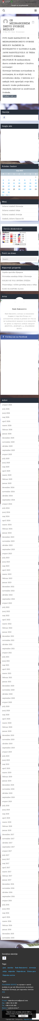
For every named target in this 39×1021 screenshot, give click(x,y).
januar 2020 (6, 731)
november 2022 (8, 590)
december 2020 (8, 685)
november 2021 (8, 640)
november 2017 (8, 838)
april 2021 (6, 669)
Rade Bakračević (21, 967)
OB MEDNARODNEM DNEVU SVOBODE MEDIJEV (16, 25)
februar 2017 (7, 875)
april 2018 (6, 818)
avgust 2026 (7, 404)
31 (9, 192)
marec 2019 (6, 772)
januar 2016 (6, 929)
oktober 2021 (7, 644)
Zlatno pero (31, 971)
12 (19, 183)
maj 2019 (5, 764)
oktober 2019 (7, 743)
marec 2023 (6, 574)
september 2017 (8, 846)
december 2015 (8, 933)
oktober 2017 (7, 842)
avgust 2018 (7, 801)
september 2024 (8, 499)
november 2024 (8, 491)
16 (3, 186)
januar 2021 (6, 681)
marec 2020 (6, 723)
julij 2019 (5, 756)
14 (30, 183)
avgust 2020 (7, 702)
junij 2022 (6, 611)
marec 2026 (6, 425)
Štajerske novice (9, 975)
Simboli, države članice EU (13, 218)
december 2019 (8, 735)
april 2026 (6, 421)
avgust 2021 (7, 652)
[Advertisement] (19, 144)
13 (25, 183)
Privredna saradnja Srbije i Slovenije (17, 276)
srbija (5, 971)
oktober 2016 (7, 892)
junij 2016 (6, 908)
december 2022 (8, 586)
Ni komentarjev (20, 32)
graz (4, 967)
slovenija (32, 967)
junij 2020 (6, 710)
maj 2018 (5, 813)
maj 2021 (5, 665)
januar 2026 (6, 433)
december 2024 (8, 487)
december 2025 (8, 437)
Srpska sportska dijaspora (12, 272)
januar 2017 (6, 880)
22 (36, 186)
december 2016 (8, 884)
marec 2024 (7, 524)
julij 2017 (5, 855)
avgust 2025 (7, 454)
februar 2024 (7, 528)
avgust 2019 (7, 751)
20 (25, 186)
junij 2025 (6, 462)
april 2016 (6, 917)
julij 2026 (5, 409)
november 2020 (8, 689)
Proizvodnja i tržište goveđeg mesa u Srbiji (19, 284)
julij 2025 (5, 458)
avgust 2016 (7, 900)
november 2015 (8, 937)
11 (14, 183)
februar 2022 (7, 627)
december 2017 (8, 834)
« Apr (2, 195)
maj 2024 (5, 516)
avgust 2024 (7, 504)
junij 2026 (6, 413)
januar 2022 (6, 632)
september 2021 (8, 648)
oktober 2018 (7, 793)
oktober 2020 (7, 694)
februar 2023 (7, 578)
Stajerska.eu (21, 971)
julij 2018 (5, 805)
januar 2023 (6, 582)
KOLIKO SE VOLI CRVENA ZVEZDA (16, 280)
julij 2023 (5, 557)
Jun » (8, 195)
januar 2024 (7, 532)
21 (30, 186)
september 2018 (8, 797)
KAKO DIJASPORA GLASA (13, 288)
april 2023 (6, 570)
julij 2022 (5, 607)
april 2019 (6, 768)
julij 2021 (5, 656)
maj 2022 (5, 615)
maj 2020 (5, 714)
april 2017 (6, 867)
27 (25, 189)
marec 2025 (6, 475)
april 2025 (6, 470)
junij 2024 (6, 512)
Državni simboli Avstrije (12, 214)
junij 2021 (6, 661)
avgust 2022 (7, 603)
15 (36, 183)
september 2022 (8, 599)
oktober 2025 (7, 446)
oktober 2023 (7, 545)
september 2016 (8, 896)
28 (30, 189)
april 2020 (6, 718)
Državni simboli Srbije (11, 210)
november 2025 (8, 442)
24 (9, 189)
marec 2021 (6, 673)
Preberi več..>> (9, 96)
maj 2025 (5, 466)
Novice (13, 32)
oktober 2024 (7, 495)
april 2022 (6, 619)
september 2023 (8, 549)
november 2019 (8, 739)
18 (14, 186)
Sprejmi (23, 1016)
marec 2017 (6, 871)
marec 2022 (6, 623)
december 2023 (8, 537)
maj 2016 (5, 913)
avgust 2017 (7, 851)
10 (9, 183)
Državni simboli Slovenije (12, 206)
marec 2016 (6, 921)
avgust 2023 (7, 553)
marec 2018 (6, 822)
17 (9, 186)
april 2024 (6, 520)
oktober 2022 (7, 594)
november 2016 (8, 888)
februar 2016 (7, 925)
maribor (10, 967)
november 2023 (8, 541)
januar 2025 (6, 483)
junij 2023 (6, 561)
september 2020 (8, 698)
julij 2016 (5, 904)
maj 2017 (5, 863)
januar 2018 (6, 830)
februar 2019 (7, 776)
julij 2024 (6, 508)
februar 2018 (7, 826)
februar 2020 (7, 727)
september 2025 (8, 450)
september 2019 (8, 747)
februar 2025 (7, 479)
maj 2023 (5, 566)
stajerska (11, 971)
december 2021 (8, 636)
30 (3, 192)
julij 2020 (5, 706)
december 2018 (8, 784)
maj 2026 (5, 417)
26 (19, 189)
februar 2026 (7, 429)
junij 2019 (6, 760)
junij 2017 (6, 859)
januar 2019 (6, 780)
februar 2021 (7, 677)
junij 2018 (6, 809)
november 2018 (8, 789)
